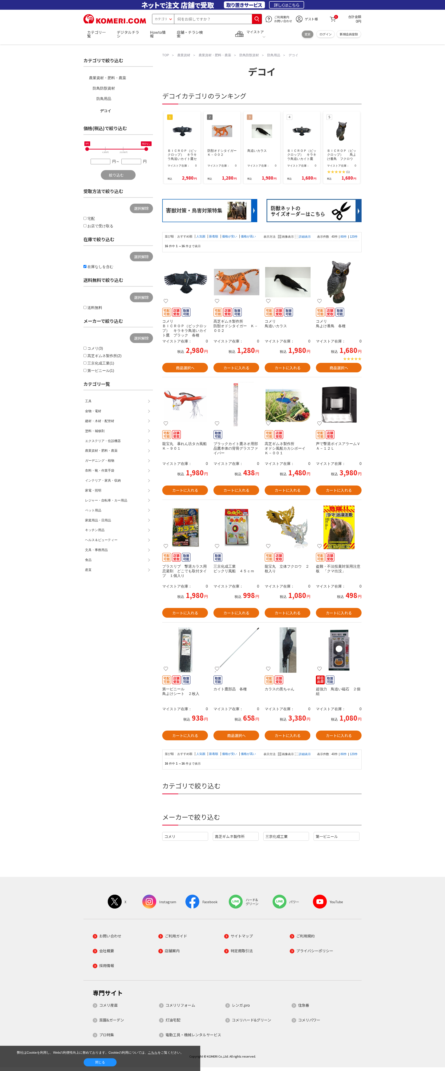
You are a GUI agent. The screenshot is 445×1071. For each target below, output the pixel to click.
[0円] (87, 149)
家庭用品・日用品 (98, 520)
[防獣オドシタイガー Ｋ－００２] (236, 282)
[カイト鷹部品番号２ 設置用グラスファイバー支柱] (236, 650)
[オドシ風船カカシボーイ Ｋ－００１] (287, 405)
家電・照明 (93, 490)
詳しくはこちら (286, 5)
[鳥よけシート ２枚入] (185, 650)
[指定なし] (146, 149)
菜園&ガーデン (111, 1020)
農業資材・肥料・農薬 (107, 78)
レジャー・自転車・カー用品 (106, 500)
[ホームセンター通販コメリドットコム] (114, 22)
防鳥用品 (103, 99)
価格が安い (230, 236)
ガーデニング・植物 (99, 460)
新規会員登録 (349, 34)
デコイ (105, 111)
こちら (153, 1052)
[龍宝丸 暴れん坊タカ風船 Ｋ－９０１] (185, 405)
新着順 (214, 236)
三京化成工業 (276, 836)
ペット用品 (93, 510)
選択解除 (141, 208)
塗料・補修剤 (95, 431)
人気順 (201, 236)
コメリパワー (309, 1020)
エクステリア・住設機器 (103, 441)
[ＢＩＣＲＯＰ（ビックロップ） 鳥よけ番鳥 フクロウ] (339, 282)
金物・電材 (93, 411)
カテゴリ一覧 (96, 34)
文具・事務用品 (96, 550)
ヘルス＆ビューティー (101, 540)
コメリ (169, 836)
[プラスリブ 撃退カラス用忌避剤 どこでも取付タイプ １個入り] (185, 527)
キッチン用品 (95, 530)
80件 (343, 236)
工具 (88, 401)
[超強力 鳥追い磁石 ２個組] (339, 650)
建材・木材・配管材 (99, 421)
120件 (354, 236)
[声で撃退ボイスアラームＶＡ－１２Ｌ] (339, 405)
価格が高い (248, 236)
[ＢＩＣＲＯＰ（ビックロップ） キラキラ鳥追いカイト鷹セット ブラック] (185, 282)
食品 (88, 560)
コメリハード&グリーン (251, 1020)
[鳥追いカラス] (287, 282)
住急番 (303, 1005)
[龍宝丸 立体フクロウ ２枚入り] (287, 527)
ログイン (326, 34)
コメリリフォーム (180, 1005)
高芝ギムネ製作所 (230, 836)
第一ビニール (327, 836)
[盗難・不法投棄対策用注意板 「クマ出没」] (339, 527)
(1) (348, 172)
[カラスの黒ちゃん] (287, 650)
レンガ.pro (241, 1005)
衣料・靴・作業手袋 (99, 470)
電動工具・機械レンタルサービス (193, 1035)
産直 (88, 570)
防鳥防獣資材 (104, 88)
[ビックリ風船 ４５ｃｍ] (236, 527)
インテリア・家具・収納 (103, 480)
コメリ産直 (108, 1005)
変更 (308, 34)
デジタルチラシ (128, 34)
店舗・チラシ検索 (190, 34)
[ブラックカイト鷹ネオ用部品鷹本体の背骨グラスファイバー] (236, 405)
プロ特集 (106, 1035)
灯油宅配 (172, 1020)
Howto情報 (158, 34)
